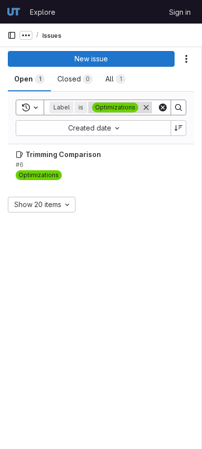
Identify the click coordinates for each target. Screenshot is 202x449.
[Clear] (163, 107)
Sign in (180, 12)
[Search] (178, 107)
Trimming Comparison (63, 154)
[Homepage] (13, 12)
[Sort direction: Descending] (178, 128)
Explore (42, 12)
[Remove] (146, 107)
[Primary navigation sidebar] (12, 35)
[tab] (29, 79)
